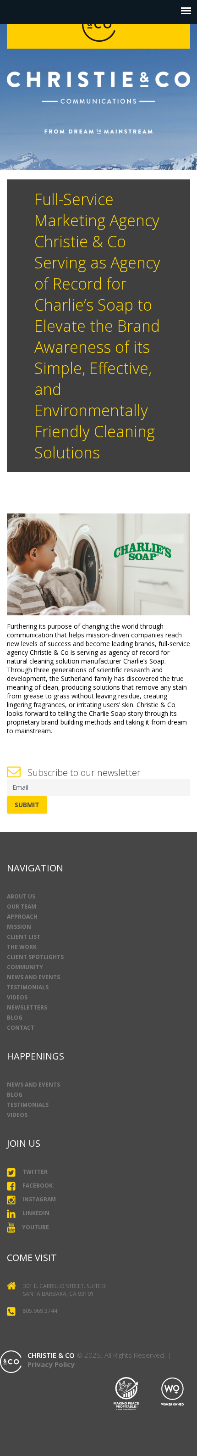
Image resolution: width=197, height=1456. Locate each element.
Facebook (37, 1186)
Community (25, 967)
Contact (20, 1028)
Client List (23, 937)
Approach (22, 916)
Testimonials (28, 987)
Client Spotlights (35, 957)
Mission (19, 927)
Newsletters (27, 1007)
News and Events (33, 977)
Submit (27, 804)
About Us (21, 896)
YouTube (35, 1227)
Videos (17, 997)
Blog (14, 1017)
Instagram (39, 1200)
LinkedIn (35, 1213)
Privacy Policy (51, 1364)
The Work (22, 947)
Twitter (35, 1172)
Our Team (21, 906)
